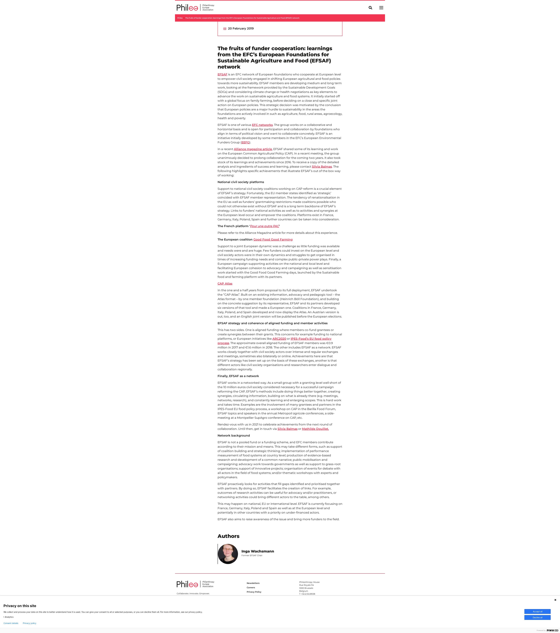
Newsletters (253, 583)
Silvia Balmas (322, 166)
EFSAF (222, 74)
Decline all (537, 617)
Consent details (11, 623)
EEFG (245, 142)
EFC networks (262, 125)
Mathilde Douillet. (315, 429)
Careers (251, 587)
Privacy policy (29, 623)
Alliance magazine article (253, 149)
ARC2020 (279, 338)
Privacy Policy (254, 592)
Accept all (537, 611)
